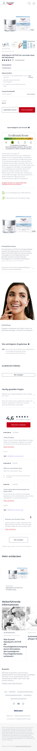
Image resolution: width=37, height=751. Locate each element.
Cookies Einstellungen (25, 691)
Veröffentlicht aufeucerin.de (15, 456)
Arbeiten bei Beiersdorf (22, 715)
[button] (18, 268)
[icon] (14, 704)
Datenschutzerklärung (18, 698)
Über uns (9, 715)
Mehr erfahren (31, 94)
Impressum (28, 695)
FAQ (5, 691)
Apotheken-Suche (10, 110)
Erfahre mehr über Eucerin (12, 683)
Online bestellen (27, 110)
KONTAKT (12, 691)
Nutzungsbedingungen (13, 695)
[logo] (10, 3)
